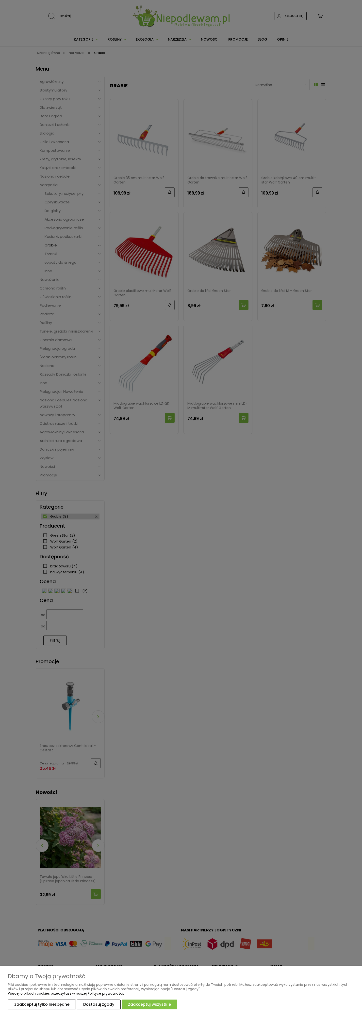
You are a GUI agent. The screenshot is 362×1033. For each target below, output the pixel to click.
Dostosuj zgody (98, 1004)
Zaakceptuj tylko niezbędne (41, 1004)
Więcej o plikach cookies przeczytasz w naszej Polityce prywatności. (66, 993)
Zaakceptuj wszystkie (149, 1004)
